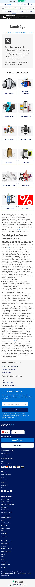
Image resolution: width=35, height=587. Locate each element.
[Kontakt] (25, 4)
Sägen (10, 248)
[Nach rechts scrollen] (33, 17)
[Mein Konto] (28, 4)
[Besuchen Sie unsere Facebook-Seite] (5, 491)
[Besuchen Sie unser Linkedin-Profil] (8, 491)
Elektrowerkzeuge (7, 383)
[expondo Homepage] (3, 32)
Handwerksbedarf (22, 229)
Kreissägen (13, 340)
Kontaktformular (17, 440)
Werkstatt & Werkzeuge (9, 385)
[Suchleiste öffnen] (22, 4)
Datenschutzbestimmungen (10, 416)
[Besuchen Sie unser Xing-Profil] (11, 491)
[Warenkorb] (31, 4)
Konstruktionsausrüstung (10, 366)
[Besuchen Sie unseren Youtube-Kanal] (2, 491)
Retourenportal (17, 445)
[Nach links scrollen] (1, 17)
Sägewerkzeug (6, 372)
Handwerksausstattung (9, 369)
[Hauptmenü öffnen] (2, 4)
